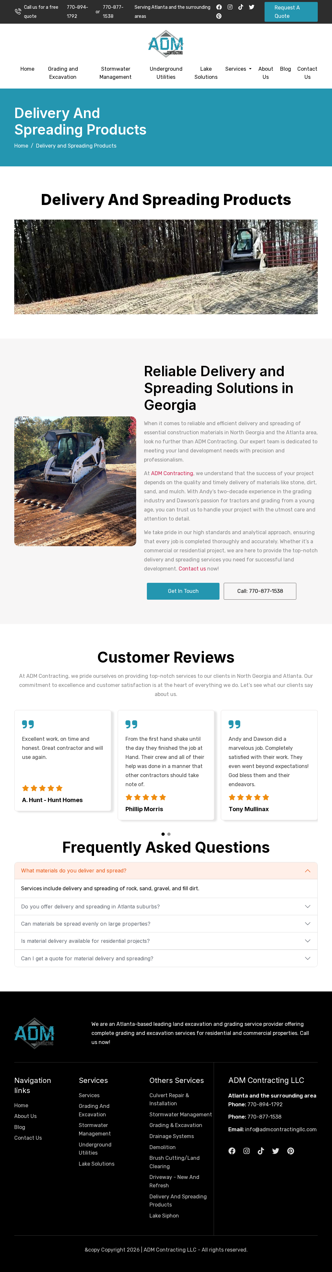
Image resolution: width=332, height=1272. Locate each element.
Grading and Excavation (63, 73)
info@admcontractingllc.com (281, 1129)
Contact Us (307, 73)
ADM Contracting (172, 473)
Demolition (162, 1147)
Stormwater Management (116, 73)
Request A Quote (287, 12)
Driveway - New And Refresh (174, 1181)
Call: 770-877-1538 (260, 591)
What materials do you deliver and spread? (73, 870)
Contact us (192, 569)
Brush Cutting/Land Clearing (174, 1162)
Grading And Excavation (94, 1110)
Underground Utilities (166, 73)
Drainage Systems (171, 1136)
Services (236, 69)
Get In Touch (183, 591)
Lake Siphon (164, 1216)
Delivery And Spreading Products (178, 1201)
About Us (265, 73)
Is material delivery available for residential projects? (85, 941)
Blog (285, 69)
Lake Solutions (206, 73)
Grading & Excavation (175, 1125)
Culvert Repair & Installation (169, 1099)
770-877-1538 (113, 12)
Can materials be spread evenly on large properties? (85, 923)
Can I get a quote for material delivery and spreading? (87, 958)
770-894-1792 (77, 12)
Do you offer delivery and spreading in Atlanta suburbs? (90, 906)
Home (27, 69)
